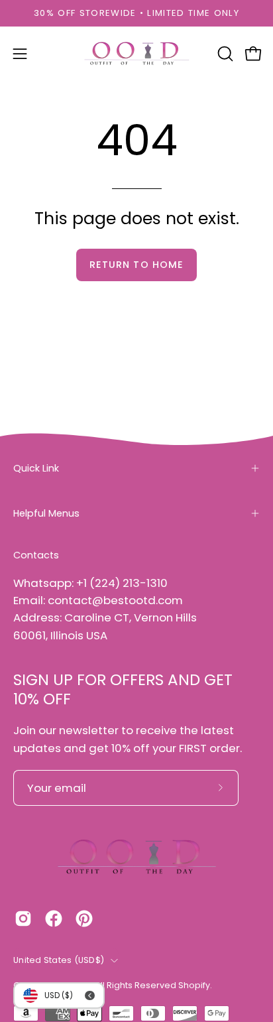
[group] (136, 13)
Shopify (194, 985)
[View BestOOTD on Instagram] (23, 918)
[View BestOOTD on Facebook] (54, 918)
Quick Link (36, 468)
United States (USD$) (58, 960)
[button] (224, 53)
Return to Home (136, 264)
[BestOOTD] (136, 53)
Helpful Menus (46, 513)
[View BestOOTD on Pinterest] (84, 918)
